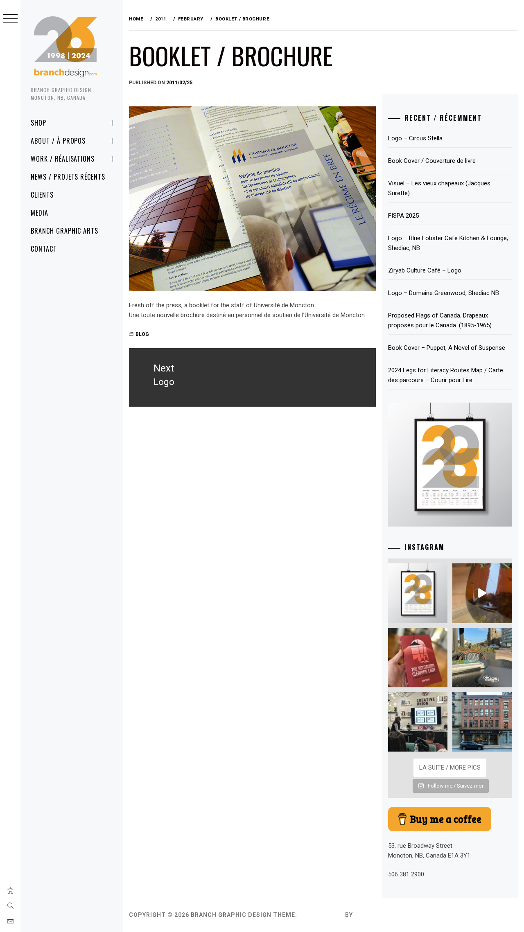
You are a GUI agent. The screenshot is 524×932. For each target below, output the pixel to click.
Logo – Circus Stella (415, 138)
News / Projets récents (68, 177)
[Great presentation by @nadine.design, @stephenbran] (417, 722)
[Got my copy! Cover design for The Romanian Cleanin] (417, 657)
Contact (44, 249)
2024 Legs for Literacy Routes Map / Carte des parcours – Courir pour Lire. (445, 375)
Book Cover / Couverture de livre (432, 160)
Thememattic (378, 915)
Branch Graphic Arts (64, 231)
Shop (38, 123)
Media (39, 213)
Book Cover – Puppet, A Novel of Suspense (446, 347)
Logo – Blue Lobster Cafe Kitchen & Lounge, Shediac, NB (448, 243)
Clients (42, 195)
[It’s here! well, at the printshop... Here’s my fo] (417, 593)
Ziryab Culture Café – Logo (424, 270)
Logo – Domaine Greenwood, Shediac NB (443, 293)
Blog (142, 334)
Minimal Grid (321, 915)
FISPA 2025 (403, 215)
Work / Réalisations (63, 159)
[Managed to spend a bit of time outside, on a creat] (482, 657)
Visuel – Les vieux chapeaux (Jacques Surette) (439, 188)
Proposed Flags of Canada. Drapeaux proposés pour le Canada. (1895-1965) (440, 320)
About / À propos (58, 141)
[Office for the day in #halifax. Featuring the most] (482, 722)
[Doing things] (482, 593)
